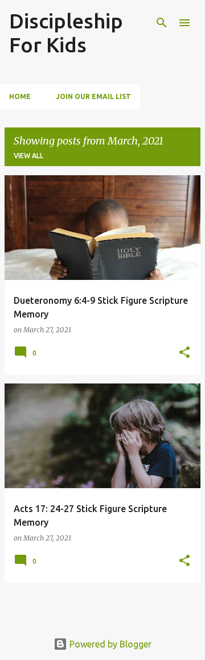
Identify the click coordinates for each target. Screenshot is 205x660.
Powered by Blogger (109, 644)
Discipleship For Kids (66, 32)
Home (20, 96)
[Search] (162, 22)
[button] (184, 353)
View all (28, 155)
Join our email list (93, 96)
